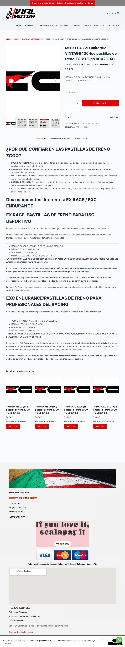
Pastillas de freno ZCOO (87, 124)
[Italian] (29, 498)
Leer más (7, 643)
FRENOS (79, 127)
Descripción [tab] (41, 138)
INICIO (18, 25)
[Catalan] (13, 498)
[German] (26, 498)
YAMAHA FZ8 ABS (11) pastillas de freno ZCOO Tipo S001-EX (76, 410)
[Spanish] (35, 498)
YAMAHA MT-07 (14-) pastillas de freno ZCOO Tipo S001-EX (18, 410)
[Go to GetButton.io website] (119, 644)
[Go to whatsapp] (119, 640)
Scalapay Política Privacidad (21, 632)
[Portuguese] (32, 498)
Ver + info (13, 426)
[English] (19, 498)
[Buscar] (108, 13)
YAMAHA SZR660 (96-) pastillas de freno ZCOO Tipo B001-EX (105, 410)
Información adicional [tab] (60, 138)
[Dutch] (16, 498)
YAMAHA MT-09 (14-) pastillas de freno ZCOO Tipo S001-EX (47, 410)
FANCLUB (76, 25)
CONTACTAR (99, 25)
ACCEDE (116, 25)
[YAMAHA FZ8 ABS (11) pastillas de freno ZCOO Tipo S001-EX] (77, 389)
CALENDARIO (28, 25)
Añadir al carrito (100, 103)
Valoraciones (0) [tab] (81, 138)
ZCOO (86, 127)
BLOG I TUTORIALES (63, 25)
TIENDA (86, 25)
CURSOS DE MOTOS (46, 25)
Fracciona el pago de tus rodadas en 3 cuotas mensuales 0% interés (62, 3)
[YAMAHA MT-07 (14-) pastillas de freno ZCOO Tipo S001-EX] (19, 389)
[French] (23, 498)
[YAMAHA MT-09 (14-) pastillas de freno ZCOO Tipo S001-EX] (48, 389)
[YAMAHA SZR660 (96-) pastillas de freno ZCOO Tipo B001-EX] (106, 389)
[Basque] (10, 498)
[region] (62, 641)
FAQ (108, 25)
